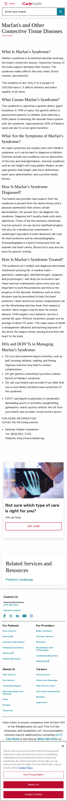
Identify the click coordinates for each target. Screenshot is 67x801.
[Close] (63, 746)
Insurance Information (14, 642)
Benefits (40, 697)
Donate (6, 705)
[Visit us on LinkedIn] (17, 616)
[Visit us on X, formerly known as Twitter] (11, 616)
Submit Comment (12, 610)
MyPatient (41, 661)
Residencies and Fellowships (44, 648)
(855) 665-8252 (47, 739)
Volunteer (8, 710)
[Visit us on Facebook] (4, 616)
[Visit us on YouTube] (24, 616)
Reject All (33, 784)
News (5, 699)
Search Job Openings (47, 680)
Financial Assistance (13, 647)
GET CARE (33, 526)
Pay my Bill (8, 636)
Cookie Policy (25, 767)
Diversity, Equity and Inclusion (13, 692)
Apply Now (41, 702)
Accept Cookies (33, 794)
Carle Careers (43, 674)
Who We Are (9, 674)
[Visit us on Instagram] (31, 616)
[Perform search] (60, 11)
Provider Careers (45, 636)
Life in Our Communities (48, 691)
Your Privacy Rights (33, 774)
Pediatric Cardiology (19, 580)
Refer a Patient (44, 631)
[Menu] (6, 3)
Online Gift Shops (12, 658)
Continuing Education (47, 655)
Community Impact (12, 685)
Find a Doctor (9, 631)
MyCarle (7, 653)
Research (41, 642)
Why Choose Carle (45, 685)
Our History (8, 680)
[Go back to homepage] (31, 3)
